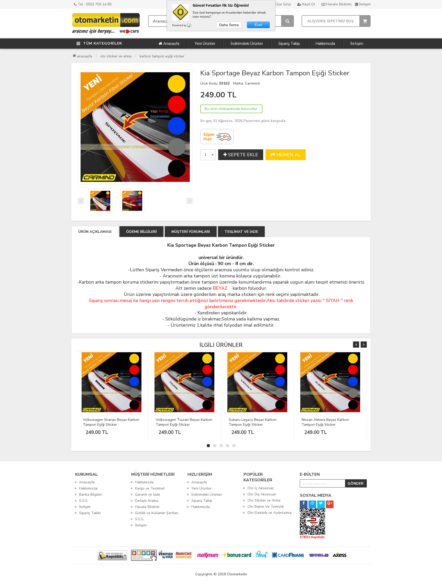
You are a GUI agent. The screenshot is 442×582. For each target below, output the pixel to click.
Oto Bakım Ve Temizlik (265, 506)
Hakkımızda (325, 43)
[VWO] (192, 26)
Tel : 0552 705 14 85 (94, 4)
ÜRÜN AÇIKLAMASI (95, 231)
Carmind (252, 83)
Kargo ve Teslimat (149, 488)
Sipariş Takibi (90, 513)
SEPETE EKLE (242, 155)
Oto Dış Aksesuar (261, 494)
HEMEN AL (288, 155)
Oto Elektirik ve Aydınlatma (269, 512)
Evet (258, 25)
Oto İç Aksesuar (260, 488)
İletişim (364, 4)
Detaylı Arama (146, 500)
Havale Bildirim (147, 506)
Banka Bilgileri (90, 494)
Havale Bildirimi (338, 4)
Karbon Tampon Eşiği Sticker (162, 56)
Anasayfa (170, 43)
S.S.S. (83, 500)
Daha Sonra (229, 25)
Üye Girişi (282, 4)
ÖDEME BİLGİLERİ (141, 231)
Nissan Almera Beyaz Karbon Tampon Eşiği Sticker (325, 422)
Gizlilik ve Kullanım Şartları (156, 513)
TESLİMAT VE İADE (241, 231)
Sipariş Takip (289, 43)
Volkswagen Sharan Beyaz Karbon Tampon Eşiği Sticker (111, 422)
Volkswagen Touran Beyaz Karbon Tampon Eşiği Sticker (184, 422)
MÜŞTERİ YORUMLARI (190, 231)
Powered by (179, 25)
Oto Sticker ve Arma (115, 56)
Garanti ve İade (147, 494)
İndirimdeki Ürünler (247, 43)
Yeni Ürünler (205, 43)
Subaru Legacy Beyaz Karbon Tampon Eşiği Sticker (253, 422)
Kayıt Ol (308, 4)
